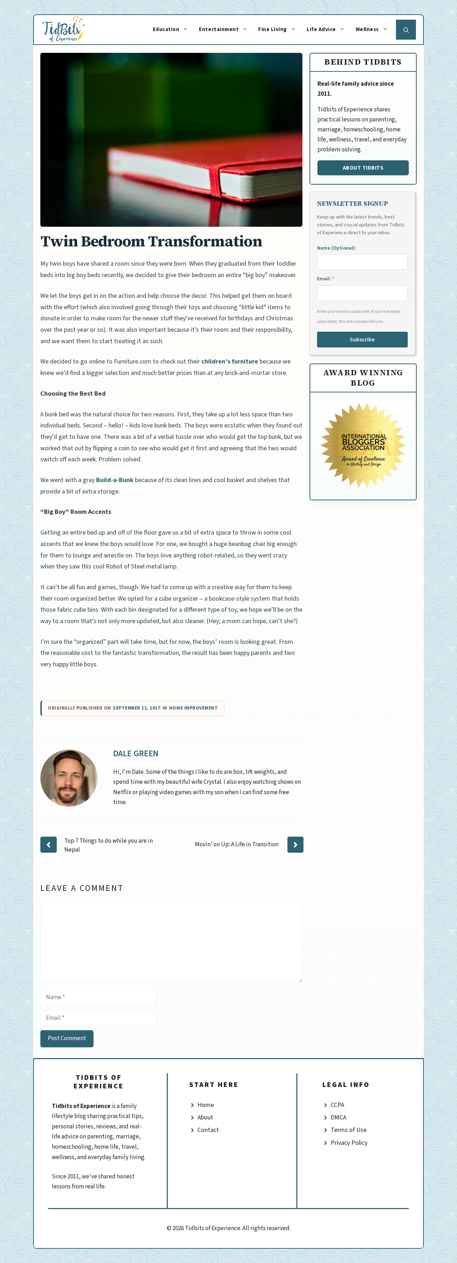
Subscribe (362, 340)
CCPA (337, 1105)
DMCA (338, 1117)
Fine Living (272, 29)
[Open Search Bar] (406, 30)
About (205, 1117)
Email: (325, 278)
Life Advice (321, 29)
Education (166, 29)
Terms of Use (349, 1130)
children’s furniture (229, 361)
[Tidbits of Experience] (70, 29)
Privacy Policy (349, 1142)
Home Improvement (193, 708)
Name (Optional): (336, 248)
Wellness (367, 29)
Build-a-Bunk (115, 480)
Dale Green (136, 753)
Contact (208, 1130)
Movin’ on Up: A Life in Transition (236, 844)
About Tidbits (363, 168)
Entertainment (218, 29)
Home (205, 1105)
